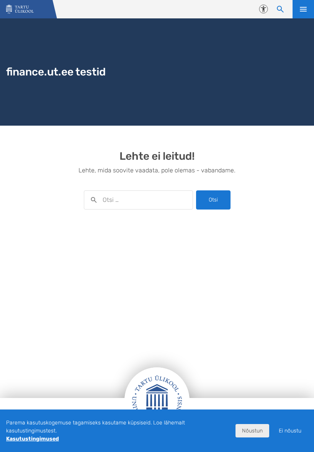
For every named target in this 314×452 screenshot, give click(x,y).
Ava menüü (303, 9)
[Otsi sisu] (280, 9)
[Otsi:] (138, 200)
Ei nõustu (290, 430)
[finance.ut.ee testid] (20, 9)
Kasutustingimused (32, 439)
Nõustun (252, 430)
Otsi (213, 200)
